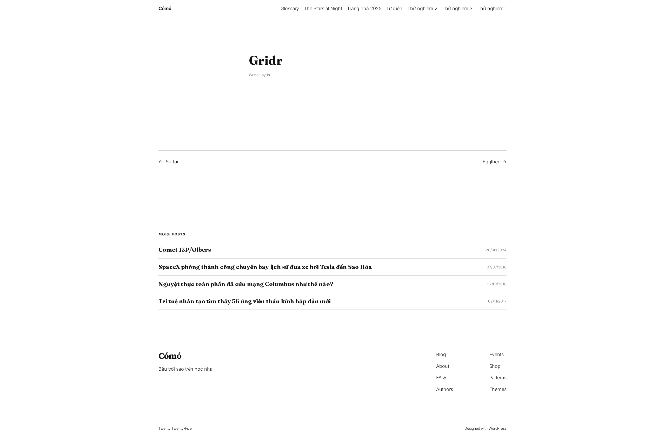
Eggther (491, 161)
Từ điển (394, 8)
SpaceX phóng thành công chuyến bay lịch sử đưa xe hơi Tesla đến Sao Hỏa (265, 267)
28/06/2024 (496, 250)
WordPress (498, 428)
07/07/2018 (497, 267)
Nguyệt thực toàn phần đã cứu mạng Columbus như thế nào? (245, 284)
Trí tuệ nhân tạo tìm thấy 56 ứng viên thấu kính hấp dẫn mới (244, 301)
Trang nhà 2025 (364, 8)
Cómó (164, 8)
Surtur (172, 161)
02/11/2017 (497, 301)
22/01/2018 (497, 284)
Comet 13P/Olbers (184, 250)
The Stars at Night (323, 8)
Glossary (290, 8)
